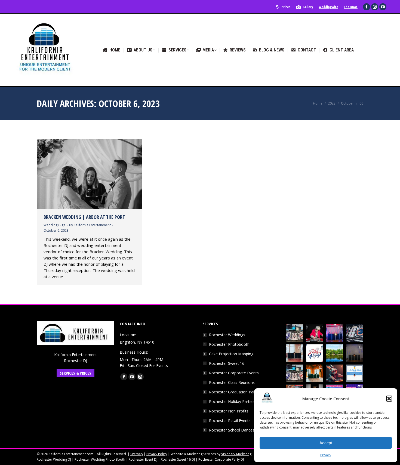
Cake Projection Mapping (231, 353)
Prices (285, 6)
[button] (389, 398)
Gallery (308, 6)
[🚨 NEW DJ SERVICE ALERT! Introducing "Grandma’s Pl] (314, 333)
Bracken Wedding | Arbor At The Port (84, 217)
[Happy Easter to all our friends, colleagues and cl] (334, 373)
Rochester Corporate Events (234, 372)
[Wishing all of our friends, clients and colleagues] (314, 353)
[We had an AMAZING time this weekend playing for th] (294, 353)
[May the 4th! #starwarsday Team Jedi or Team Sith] (294, 333)
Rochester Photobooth (229, 344)
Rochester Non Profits (228, 411)
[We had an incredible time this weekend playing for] (334, 333)
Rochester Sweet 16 (226, 363)
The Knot (351, 6)
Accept (325, 442)
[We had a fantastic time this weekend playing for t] (314, 373)
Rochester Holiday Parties (231, 401)
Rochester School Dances (231, 430)
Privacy (325, 455)
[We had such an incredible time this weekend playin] (354, 353)
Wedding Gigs (54, 225)
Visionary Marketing (236, 454)
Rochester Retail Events (230, 420)
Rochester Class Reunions (232, 382)
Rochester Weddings (227, 334)
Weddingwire (328, 6)
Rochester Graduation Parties (235, 391)
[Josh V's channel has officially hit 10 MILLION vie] (354, 373)
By (90, 225)
